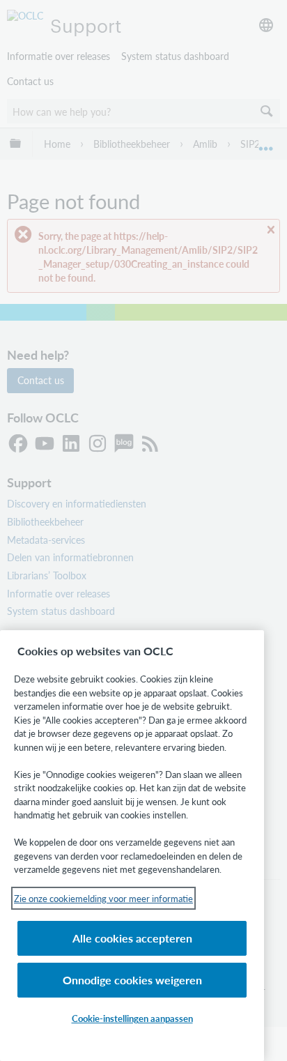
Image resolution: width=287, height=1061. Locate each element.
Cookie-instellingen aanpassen (132, 1018)
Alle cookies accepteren (132, 938)
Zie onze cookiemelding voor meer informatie (103, 898)
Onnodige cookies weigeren (132, 980)
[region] (132, 845)
